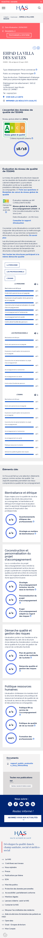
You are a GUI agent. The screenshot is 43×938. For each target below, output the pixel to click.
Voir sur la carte (14, 97)
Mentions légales (11, 897)
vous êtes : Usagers (9, 2)
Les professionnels (15, 272)
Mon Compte (10, 928)
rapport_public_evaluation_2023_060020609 (21, 764)
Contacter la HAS (12, 905)
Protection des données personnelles (19, 888)
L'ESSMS (10, 278)
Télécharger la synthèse (19, 35)
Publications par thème (14, 875)
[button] (39, 8)
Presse (7, 871)
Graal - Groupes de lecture (15, 924)
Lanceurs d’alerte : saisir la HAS (17, 901)
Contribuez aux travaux (14, 863)
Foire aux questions (27, 190)
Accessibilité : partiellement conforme (20, 893)
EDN (7, 879)
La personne (12, 265)
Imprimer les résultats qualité (21, 101)
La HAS (8, 859)
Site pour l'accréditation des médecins (19, 910)
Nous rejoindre (11, 867)
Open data (9, 920)
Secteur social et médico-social (21, 786)
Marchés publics (11, 884)
